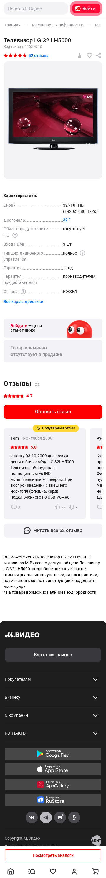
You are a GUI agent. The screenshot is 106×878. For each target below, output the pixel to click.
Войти (88, 8)
